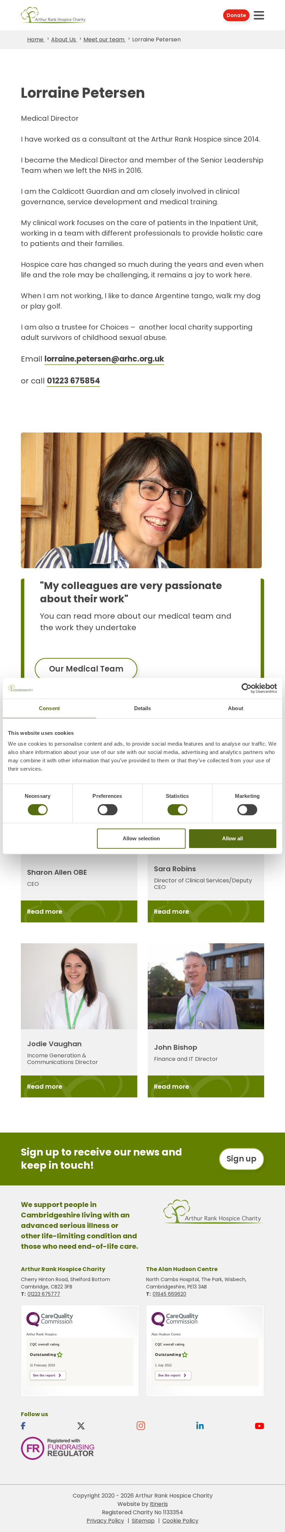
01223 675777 (43, 1294)
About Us (64, 39)
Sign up (241, 1158)
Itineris (159, 1504)
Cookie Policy (180, 1521)
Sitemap (143, 1521)
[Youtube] (259, 1426)
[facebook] (23, 1426)
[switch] (107, 809)
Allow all (232, 838)
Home (36, 39)
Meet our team (104, 39)
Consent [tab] (49, 708)
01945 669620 (169, 1294)
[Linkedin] (200, 1426)
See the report (44, 1375)
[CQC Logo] (49, 1325)
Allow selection (141, 838)
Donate (236, 15)
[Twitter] (81, 1426)
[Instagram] (141, 1426)
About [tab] (235, 708)
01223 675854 (73, 380)
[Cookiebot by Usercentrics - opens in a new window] (246, 688)
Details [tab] (142, 708)
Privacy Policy (105, 1521)
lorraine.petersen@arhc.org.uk (104, 359)
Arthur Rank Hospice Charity (54, 15)
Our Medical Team (86, 669)
